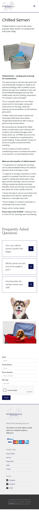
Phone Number (7, 372)
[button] (34, 6)
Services (8, 457)
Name (4, 357)
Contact (8, 469)
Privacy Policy (25, 504)
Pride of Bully (10, 453)
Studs (7, 465)
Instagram (12, 480)
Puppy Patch (10, 461)
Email (11, 488)
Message (5, 380)
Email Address (7, 364)
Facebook (12, 484)
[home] (8, 7)
